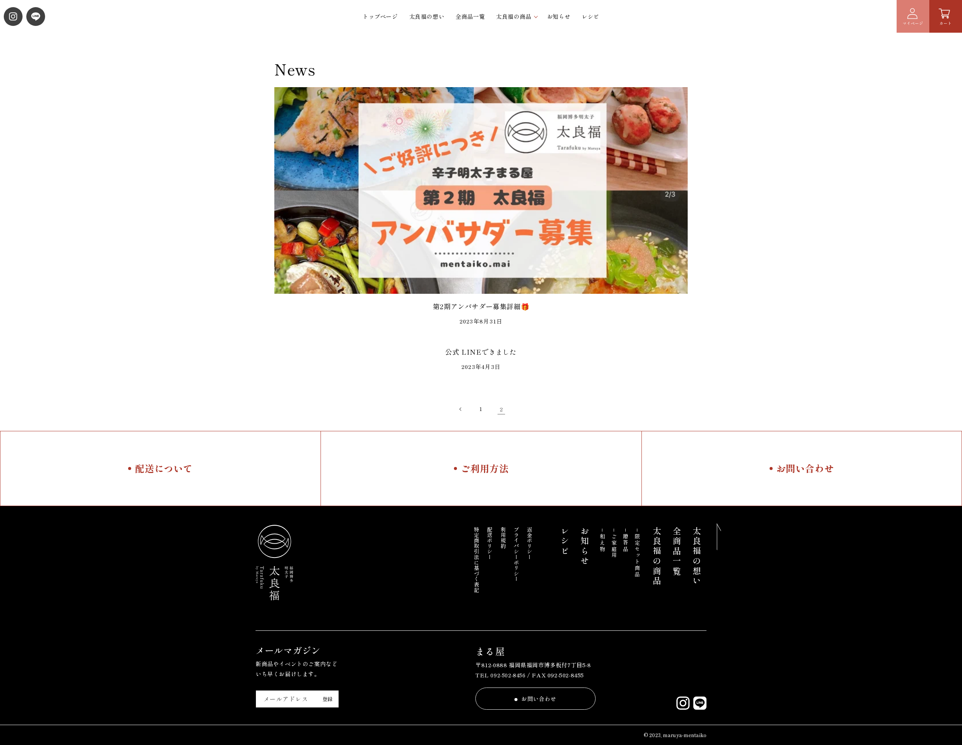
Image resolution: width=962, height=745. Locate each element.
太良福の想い (427, 16)
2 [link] (501, 409)
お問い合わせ (805, 468)
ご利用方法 (485, 468)
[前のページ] (460, 409)
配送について (164, 468)
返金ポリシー (529, 543)
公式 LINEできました (480, 352)
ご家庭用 (614, 546)
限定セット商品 (637, 555)
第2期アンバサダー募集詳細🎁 (481, 306)
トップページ (380, 16)
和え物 (602, 542)
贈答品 (625, 542)
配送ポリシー (489, 543)
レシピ (590, 16)
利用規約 (503, 538)
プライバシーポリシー (516, 554)
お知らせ (558, 16)
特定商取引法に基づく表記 (476, 559)
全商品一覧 (470, 16)
